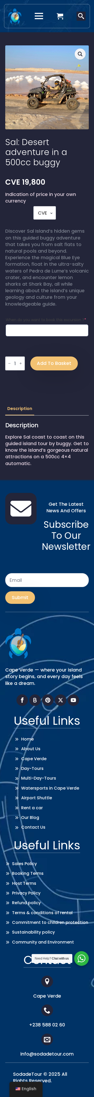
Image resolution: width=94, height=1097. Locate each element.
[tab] (19, 408)
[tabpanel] (47, 444)
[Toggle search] (81, 16)
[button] (80, 54)
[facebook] (22, 700)
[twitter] (60, 700)
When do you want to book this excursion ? (46, 319)
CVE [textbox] (42, 213)
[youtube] (73, 700)
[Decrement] (9, 363)
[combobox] (44, 213)
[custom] (35, 700)
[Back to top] (82, 1085)
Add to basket (54, 363)
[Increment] (21, 363)
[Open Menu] (39, 16)
